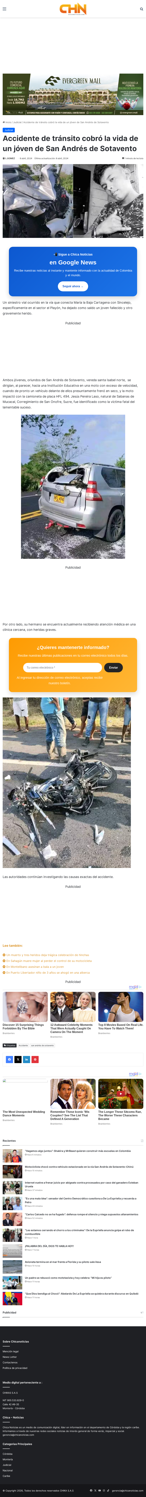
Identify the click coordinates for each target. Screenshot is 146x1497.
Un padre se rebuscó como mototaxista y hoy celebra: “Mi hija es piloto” (68, 1277)
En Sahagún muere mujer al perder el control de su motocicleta (49, 961)
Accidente (23, 1045)
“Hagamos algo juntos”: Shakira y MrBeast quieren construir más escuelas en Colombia (78, 1150)
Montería (8, 1459)
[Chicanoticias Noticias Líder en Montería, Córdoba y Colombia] (73, 8)
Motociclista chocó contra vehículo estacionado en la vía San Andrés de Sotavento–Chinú (79, 1166)
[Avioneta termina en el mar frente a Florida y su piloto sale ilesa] (12, 1267)
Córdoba (7, 1453)
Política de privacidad (15, 1368)
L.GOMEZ (10, 158)
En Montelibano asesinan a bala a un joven (35, 966)
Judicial (17, 122)
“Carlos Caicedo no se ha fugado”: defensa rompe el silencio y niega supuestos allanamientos (81, 1214)
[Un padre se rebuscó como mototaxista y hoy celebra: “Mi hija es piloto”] (12, 1282)
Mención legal (11, 1351)
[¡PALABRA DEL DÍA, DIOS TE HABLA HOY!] (12, 1251)
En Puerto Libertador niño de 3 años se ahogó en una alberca (48, 972)
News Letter (10, 1357)
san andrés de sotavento (42, 1045)
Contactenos (10, 1362)
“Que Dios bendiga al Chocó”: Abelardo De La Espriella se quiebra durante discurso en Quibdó (82, 1293)
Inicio (8, 122)
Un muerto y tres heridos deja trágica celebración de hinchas (47, 955)
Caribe (6, 1476)
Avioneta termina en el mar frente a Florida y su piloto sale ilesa (63, 1261)
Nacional (8, 1470)
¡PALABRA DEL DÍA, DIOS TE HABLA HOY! (49, 1246)
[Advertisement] (73, 44)
